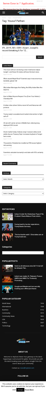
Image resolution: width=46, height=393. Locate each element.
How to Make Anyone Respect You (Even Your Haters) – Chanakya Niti (22, 97)
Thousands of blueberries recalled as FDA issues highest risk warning (22, 144)
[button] (43, 13)
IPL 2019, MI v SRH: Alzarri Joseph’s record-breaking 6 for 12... (20, 49)
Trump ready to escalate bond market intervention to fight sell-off (22, 115)
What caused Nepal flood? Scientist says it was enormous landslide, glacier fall (22, 80)
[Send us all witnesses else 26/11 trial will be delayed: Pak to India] (7, 268)
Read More (29, 390)
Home (4, 18)
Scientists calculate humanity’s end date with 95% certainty (23, 152)
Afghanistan (6, 44)
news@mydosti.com (27, 368)
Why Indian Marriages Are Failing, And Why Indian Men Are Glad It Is (22, 89)
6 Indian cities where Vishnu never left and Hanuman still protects (22, 106)
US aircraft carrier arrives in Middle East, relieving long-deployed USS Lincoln (21, 124)
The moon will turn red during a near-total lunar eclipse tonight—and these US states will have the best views (21, 71)
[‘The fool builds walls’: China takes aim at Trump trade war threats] (7, 237)
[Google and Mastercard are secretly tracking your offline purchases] (7, 289)
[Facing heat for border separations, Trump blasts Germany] (7, 227)
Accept (20, 390)
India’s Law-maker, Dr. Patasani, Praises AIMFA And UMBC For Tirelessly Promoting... (28, 278)
